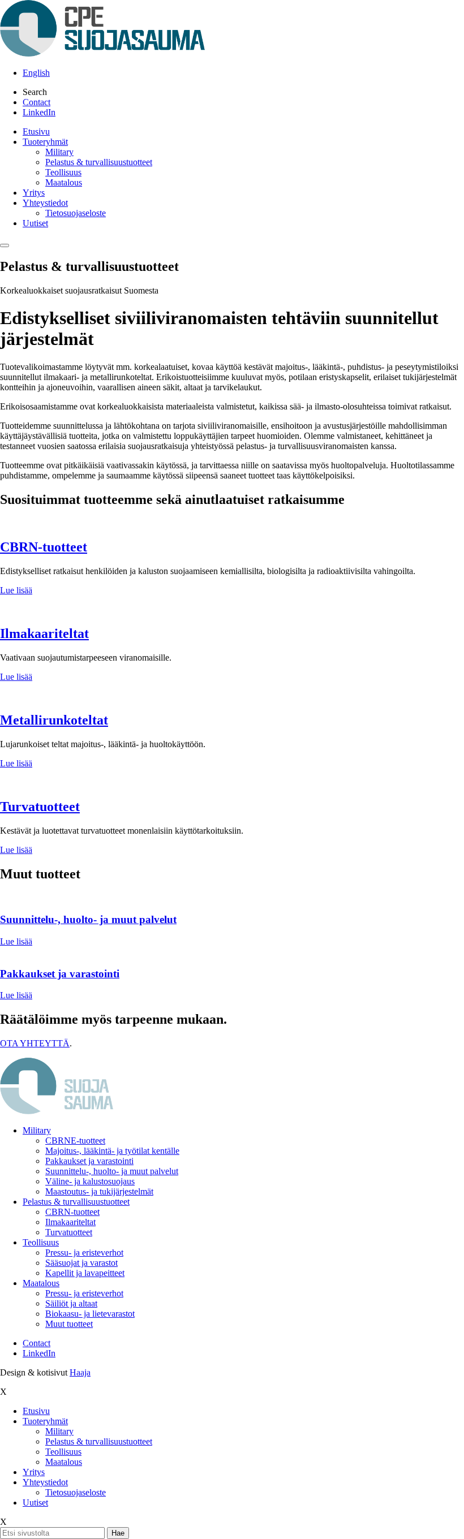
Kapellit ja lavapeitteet (84, 1273)
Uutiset (35, 223)
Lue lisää (16, 590)
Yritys (34, 192)
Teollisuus (63, 172)
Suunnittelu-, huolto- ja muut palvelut (111, 1171)
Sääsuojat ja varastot (81, 1263)
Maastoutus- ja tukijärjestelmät (99, 1191)
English (36, 72)
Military (59, 152)
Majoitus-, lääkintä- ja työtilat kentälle (112, 1151)
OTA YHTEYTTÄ (35, 1043)
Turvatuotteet (40, 806)
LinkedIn (39, 112)
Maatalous (63, 182)
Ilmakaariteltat (44, 633)
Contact (36, 102)
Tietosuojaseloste (75, 213)
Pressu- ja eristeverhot (84, 1252)
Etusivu (36, 131)
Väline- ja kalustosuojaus (90, 1181)
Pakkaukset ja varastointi (89, 1161)
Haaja (80, 1372)
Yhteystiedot (45, 203)
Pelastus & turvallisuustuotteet (98, 162)
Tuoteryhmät (45, 141)
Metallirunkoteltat (54, 720)
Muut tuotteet (69, 1324)
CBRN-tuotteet (43, 547)
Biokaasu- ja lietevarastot (90, 1313)
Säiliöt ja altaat (71, 1303)
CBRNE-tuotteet (75, 1140)
